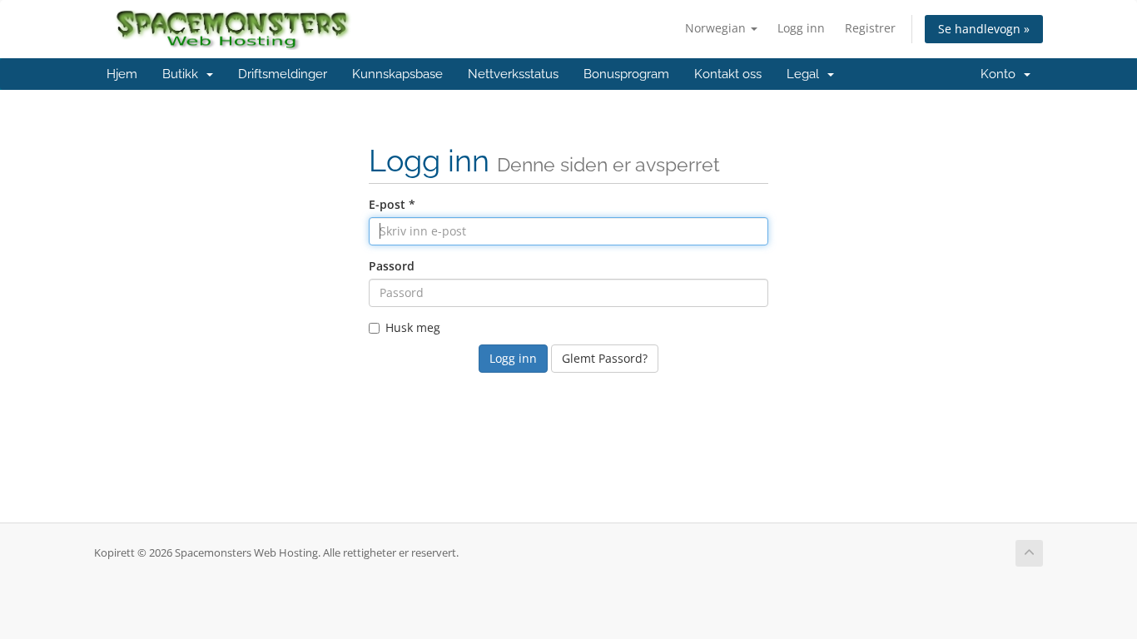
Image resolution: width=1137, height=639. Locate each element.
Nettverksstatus (513, 74)
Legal (806, 74)
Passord (392, 266)
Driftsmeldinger (282, 74)
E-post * (392, 204)
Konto (1001, 74)
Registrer (870, 28)
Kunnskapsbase (397, 74)
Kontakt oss (728, 74)
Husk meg (412, 327)
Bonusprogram (626, 74)
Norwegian (717, 28)
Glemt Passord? (605, 358)
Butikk (183, 74)
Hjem (122, 74)
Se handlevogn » (984, 29)
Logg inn (801, 28)
